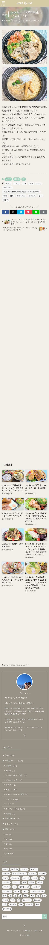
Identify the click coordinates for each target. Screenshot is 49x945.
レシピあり (11, 824)
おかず (8, 20)
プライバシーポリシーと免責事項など (19, 930)
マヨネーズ (36, 887)
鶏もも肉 (29, 904)
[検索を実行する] (44, 916)
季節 (10, 829)
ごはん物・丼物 (14, 780)
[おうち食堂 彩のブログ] (24, 3)
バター (31, 882)
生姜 (12, 900)
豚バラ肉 (32, 196)
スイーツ (11, 790)
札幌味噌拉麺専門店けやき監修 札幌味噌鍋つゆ (21, 191)
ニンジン (6, 882)
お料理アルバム (14, 760)
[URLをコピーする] (43, 212)
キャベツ (32, 873)
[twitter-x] (24, 735)
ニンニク (16, 882)
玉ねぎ (5, 900)
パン (14, 887)
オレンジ (34, 869)
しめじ (16, 183)
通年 (40, 196)
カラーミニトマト (19, 873)
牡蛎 (5, 196)
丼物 (4, 895)
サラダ (11, 785)
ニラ (24, 183)
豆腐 (4, 904)
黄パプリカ (7, 909)
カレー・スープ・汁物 (16, 775)
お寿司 (10, 770)
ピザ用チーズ (24, 887)
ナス (42, 878)
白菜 (11, 196)
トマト (34, 878)
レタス (16, 891)
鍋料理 (16, 20)
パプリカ (6, 887)
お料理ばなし (12, 818)
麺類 (37, 904)
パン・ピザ (12, 799)
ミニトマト (7, 891)
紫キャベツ (27, 900)
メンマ (38, 183)
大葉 (32, 895)
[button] (5, 212)
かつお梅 (14, 869)
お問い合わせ (37, 930)
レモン (25, 891)
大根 (25, 895)
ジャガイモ (15, 878)
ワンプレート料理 (15, 809)
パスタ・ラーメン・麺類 (17, 794)
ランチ (10, 804)
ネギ (31, 183)
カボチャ (6, 873)
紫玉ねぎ (37, 900)
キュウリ (42, 873)
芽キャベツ (21, 196)
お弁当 (9, 755)
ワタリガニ (7, 187)
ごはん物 (24, 869)
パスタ (39, 882)
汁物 (43, 895)
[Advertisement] (24, 347)
